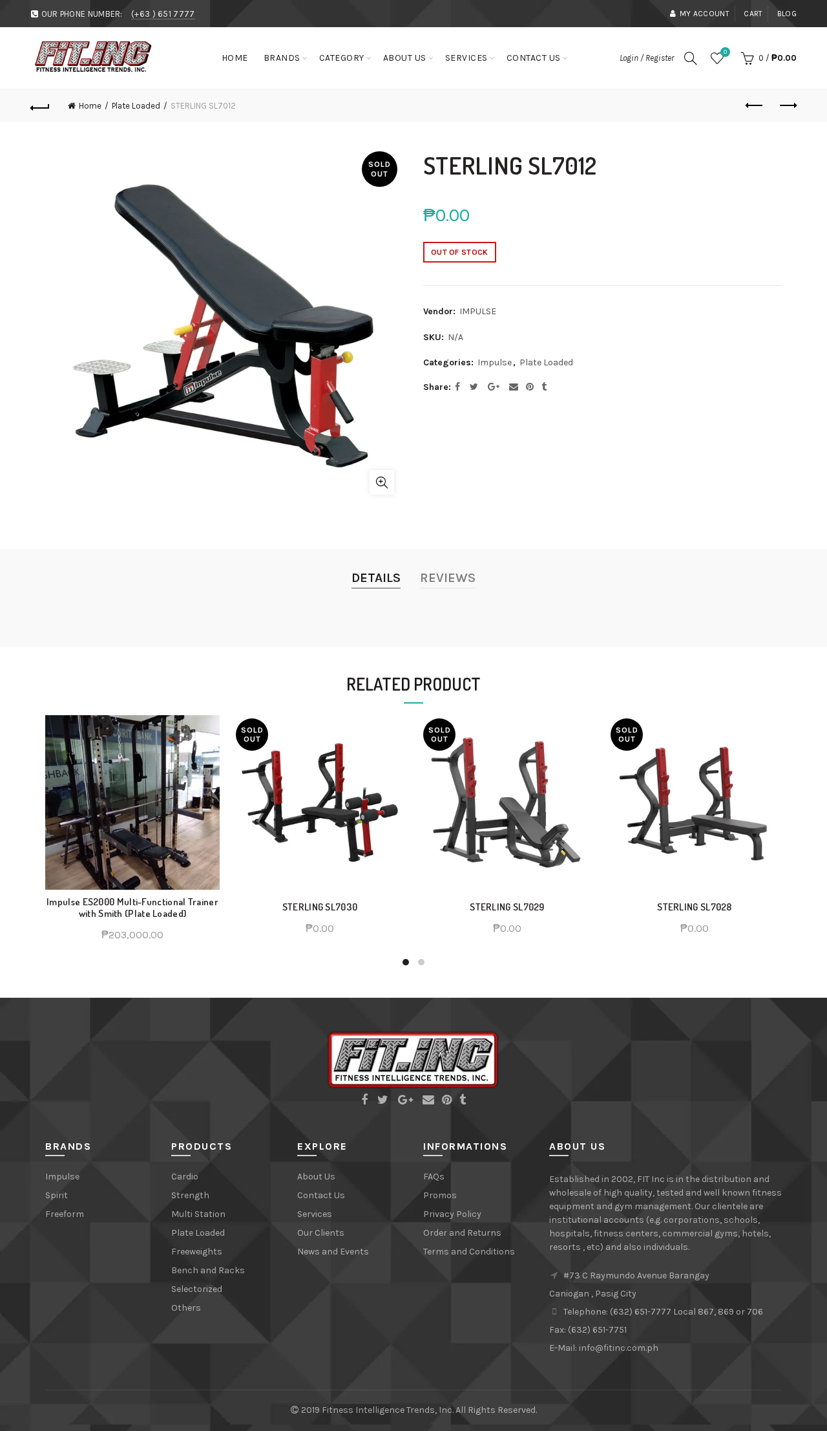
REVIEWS (448, 577)
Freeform (64, 1214)
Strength (190, 1195)
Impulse (494, 362)
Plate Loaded (136, 106)
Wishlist (725, 52)
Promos (440, 1195)
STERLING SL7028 (694, 907)
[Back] (40, 106)
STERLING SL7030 (320, 907)
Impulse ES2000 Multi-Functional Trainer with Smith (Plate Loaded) (132, 908)
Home (235, 57)
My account (704, 13)
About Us (404, 57)
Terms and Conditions (469, 1251)
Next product (787, 106)
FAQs (434, 1176)
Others (186, 1307)
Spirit (56, 1195)
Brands (282, 57)
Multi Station (198, 1214)
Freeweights (196, 1251)
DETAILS (376, 577)
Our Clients (320, 1232)
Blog (787, 13)
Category (341, 57)
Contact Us (534, 57)
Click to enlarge (382, 482)
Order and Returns (462, 1232)
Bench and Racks (208, 1270)
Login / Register (647, 58)
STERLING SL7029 (507, 907)
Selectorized (196, 1289)
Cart (753, 13)
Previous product (754, 106)
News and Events (333, 1251)
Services (466, 57)
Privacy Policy (452, 1214)
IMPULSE (477, 311)
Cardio (184, 1176)
